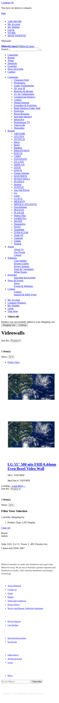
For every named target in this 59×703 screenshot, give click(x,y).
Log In (11, 30)
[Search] (40, 50)
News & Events (15, 69)
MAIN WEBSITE (17, 35)
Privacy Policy (14, 604)
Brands (11, 57)
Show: (4, 356)
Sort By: (5, 340)
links (3, 13)
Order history (13, 655)
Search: (5, 49)
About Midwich (14, 586)
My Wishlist (14, 27)
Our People (12, 642)
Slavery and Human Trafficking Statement (25, 608)
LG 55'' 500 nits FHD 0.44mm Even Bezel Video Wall (32, 466)
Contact (11, 71)
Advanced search (15, 658)
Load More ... (19, 486)
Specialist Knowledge (17, 638)
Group (10, 593)
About (11, 60)
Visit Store (13, 311)
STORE (12, 32)
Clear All (5, 527)
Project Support (14, 621)
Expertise (12, 66)
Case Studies (13, 625)
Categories (13, 55)
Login (11, 308)
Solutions (12, 63)
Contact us (12, 589)
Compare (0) (7, 2)
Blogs (10, 675)
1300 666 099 (14, 21)
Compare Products (17, 302)
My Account (14, 24)
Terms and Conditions (17, 601)
